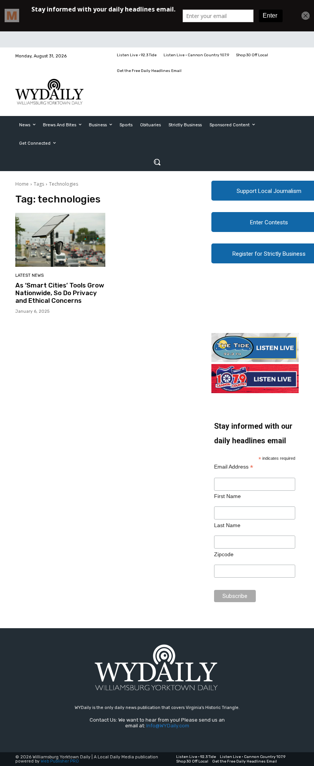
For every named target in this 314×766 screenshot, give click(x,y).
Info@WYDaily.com (167, 725)
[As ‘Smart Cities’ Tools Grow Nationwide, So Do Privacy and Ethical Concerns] (60, 240)
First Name (227, 496)
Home (22, 184)
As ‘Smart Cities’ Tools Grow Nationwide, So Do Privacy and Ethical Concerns (59, 293)
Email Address (233, 466)
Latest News (29, 275)
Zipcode (224, 554)
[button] (157, 162)
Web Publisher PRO (60, 761)
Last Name (227, 525)
